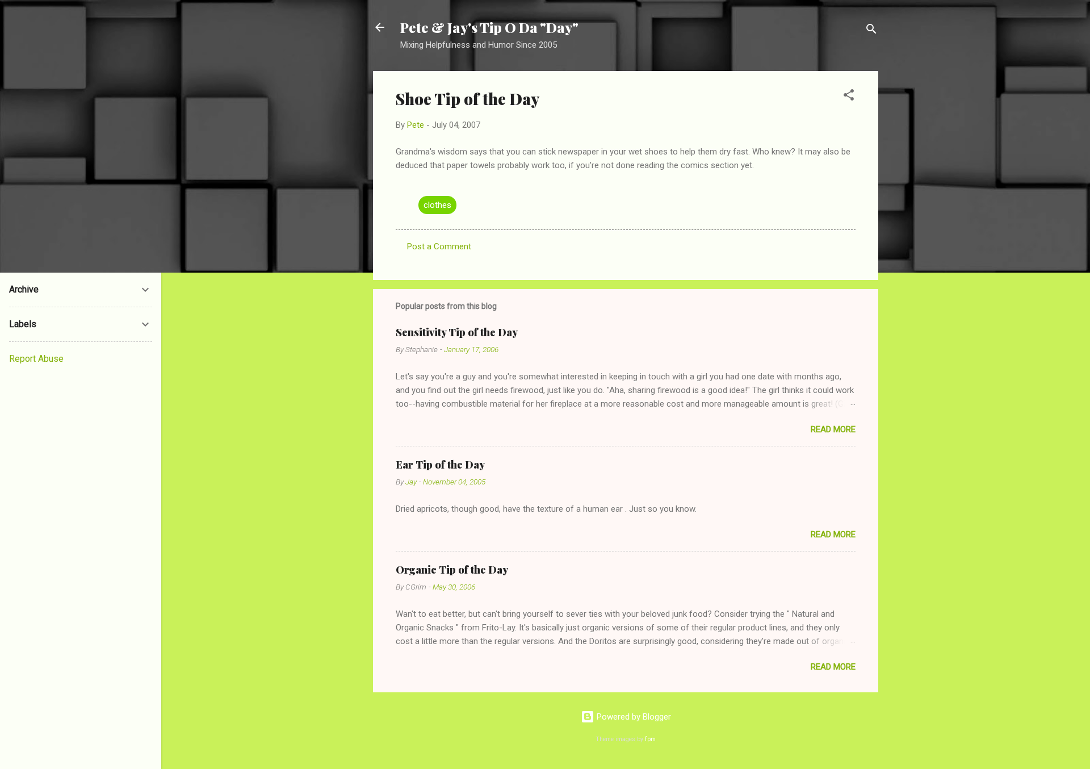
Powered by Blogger (632, 717)
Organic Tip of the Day (452, 569)
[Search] (871, 31)
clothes (437, 205)
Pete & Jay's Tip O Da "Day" (489, 27)
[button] (849, 97)
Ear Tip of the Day (440, 464)
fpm (650, 739)
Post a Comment (439, 246)
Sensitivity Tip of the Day (457, 332)
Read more (833, 429)
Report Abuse (36, 358)
